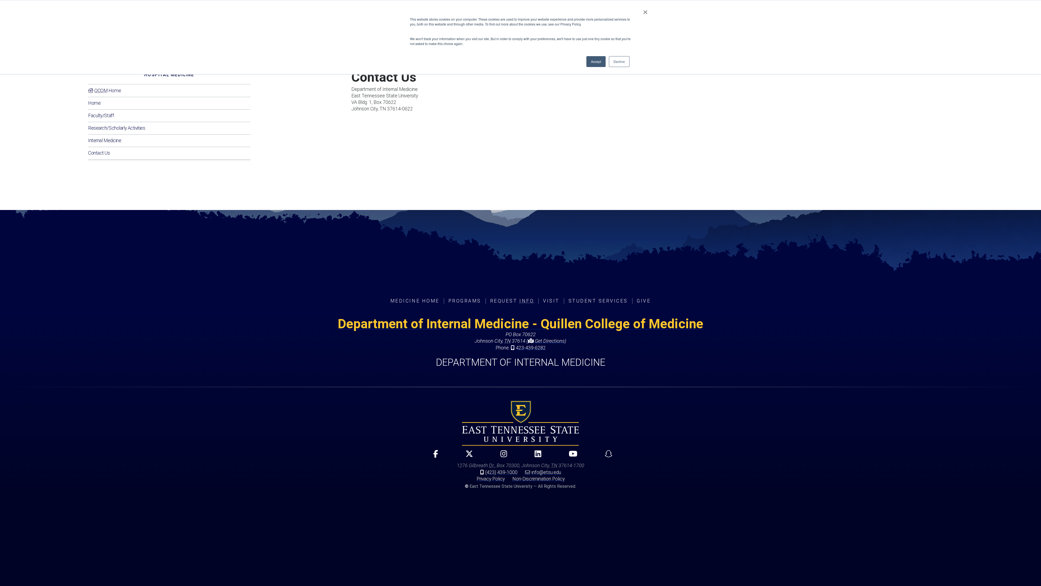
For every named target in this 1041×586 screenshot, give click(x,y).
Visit (551, 301)
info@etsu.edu (546, 472)
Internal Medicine (104, 140)
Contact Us (99, 153)
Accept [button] (596, 61)
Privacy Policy (491, 479)
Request (512, 301)
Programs (464, 301)
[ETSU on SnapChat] (606, 456)
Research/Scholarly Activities (116, 128)
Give (644, 301)
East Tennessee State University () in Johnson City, (520, 423)
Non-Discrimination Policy (538, 479)
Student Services (598, 301)
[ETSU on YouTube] (571, 456)
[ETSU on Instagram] (501, 456)
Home (107, 90)
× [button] (645, 10)
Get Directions (549, 341)
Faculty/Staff (101, 115)
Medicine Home (414, 301)
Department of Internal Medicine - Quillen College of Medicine (520, 324)
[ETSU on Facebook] (433, 456)
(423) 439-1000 (501, 472)
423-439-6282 (531, 348)
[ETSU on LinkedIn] (536, 456)
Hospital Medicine (169, 74)
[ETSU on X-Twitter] (466, 456)
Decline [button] (619, 61)
